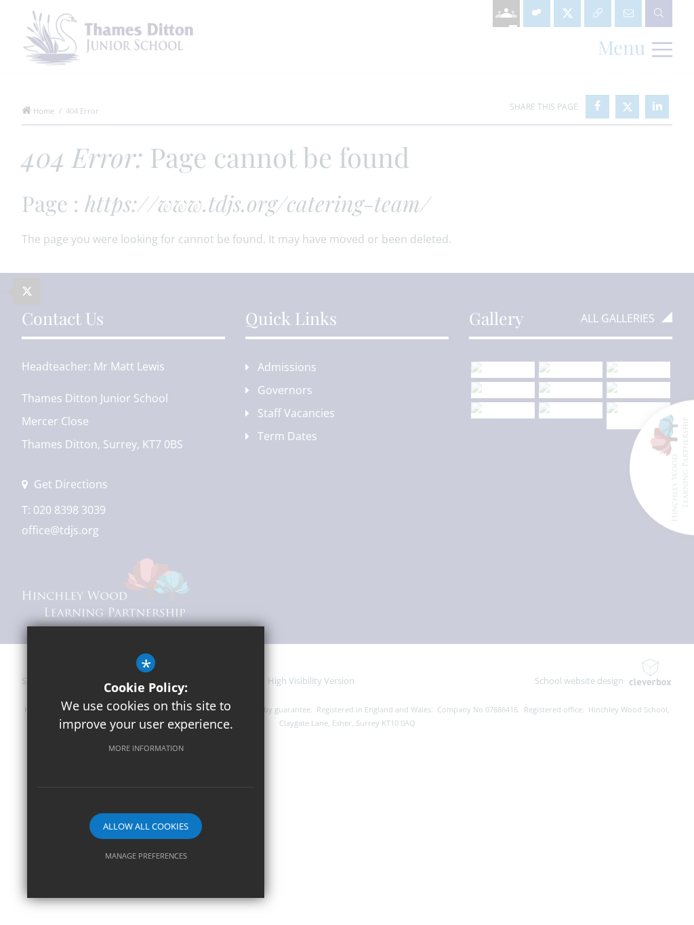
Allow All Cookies (145, 826)
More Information (146, 748)
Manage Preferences (146, 856)
